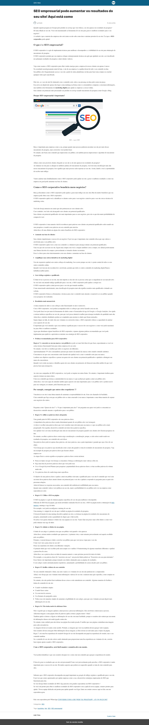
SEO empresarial (56, 708)
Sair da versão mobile (74, 722)
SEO (43, 704)
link (46, 708)
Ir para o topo (111, 716)
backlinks (41, 708)
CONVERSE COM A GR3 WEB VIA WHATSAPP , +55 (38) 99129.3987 (82, 699)
